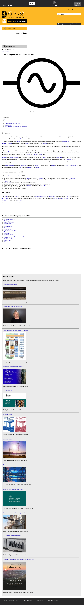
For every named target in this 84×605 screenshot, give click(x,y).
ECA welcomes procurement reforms (12, 535)
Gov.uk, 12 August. (7, 439)
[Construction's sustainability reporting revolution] (14, 528)
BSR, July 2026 (7, 390)
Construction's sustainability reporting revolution (14, 513)
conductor (26, 137)
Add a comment (14, 248)
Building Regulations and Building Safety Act (13, 366)
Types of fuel (7, 240)
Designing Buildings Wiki (22, 216)
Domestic (4, 157)
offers (9, 176)
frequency (28, 154)
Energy (6, 196)
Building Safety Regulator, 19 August (12, 306)
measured (36, 154)
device (37, 167)
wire (39, 137)
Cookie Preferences (27, 600)
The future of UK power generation (12, 238)
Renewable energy (8, 234)
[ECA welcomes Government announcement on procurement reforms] (14, 552)
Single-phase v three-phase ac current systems (15, 236)
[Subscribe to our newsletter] (14, 22)
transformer (41, 178)
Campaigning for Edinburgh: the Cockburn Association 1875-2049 (18, 559)
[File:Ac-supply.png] (41, 59)
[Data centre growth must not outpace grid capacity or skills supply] (14, 481)
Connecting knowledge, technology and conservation (15, 330)
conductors (23, 165)
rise (75, 198)
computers (68, 196)
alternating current (24, 138)
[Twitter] (22, 33)
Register (74, 9)
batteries (4, 143)
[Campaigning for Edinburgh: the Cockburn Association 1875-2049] (14, 589)
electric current (7, 137)
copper (36, 137)
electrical (64, 141)
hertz (41, 154)
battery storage (64, 198)
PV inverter (7, 233)
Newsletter (67, 9)
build (40, 151)
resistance (43, 185)
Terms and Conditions (52, 600)
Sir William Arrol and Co (8, 414)
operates (10, 151)
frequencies (59, 157)
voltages (9, 182)
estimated (17, 196)
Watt (5, 241)
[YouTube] (26, 33)
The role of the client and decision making (13, 489)
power (18, 141)
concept (4, 200)
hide (5, 120)
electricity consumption (40, 196)
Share (5, 248)
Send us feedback (26, 248)
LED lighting (5, 198)
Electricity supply (8, 220)
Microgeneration (8, 229)
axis (68, 146)
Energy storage (7, 223)
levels (43, 180)
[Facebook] (20, 33)
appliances (27, 143)
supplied (29, 167)
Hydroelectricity (8, 226)
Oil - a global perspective (10, 230)
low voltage (73, 165)
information (9, 203)
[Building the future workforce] (14, 299)
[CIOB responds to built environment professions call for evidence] (14, 505)
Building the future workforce (10, 284)
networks (7, 192)
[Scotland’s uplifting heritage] (14, 431)
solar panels (56, 198)
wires (68, 141)
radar (26, 161)
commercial (12, 157)
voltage (36, 165)
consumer (6, 181)
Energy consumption (9, 222)
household (51, 196)
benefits (18, 176)
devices (12, 165)
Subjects (63, 24)
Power (5, 232)
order (56, 161)
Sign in (79, 9)
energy (29, 185)
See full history (6, 51)
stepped (28, 178)
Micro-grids (7, 227)
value (51, 151)
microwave (20, 161)
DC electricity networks (20, 203)
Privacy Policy (40, 600)
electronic (7, 165)
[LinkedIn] (24, 33)
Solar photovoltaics (8, 237)
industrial (45, 143)
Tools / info (74, 24)
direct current (63, 137)
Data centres (6, 465)
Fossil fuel (6, 225)
